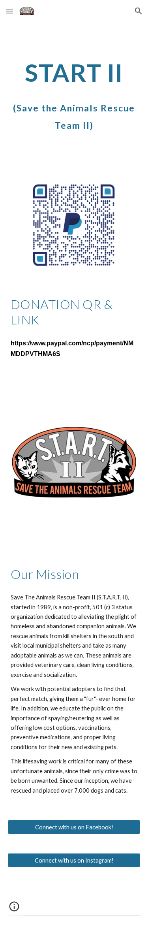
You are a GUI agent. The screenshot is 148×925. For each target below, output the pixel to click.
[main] (74, 72)
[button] (9, 11)
